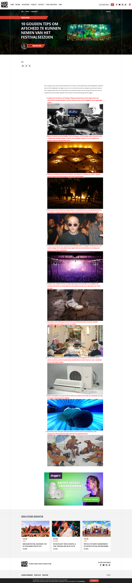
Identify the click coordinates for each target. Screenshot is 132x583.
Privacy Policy (37, 575)
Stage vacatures (51, 5)
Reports (41, 5)
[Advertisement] (73, 71)
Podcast (34, 5)
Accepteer (94, 580)
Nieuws (18, 5)
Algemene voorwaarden (27, 575)
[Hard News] (4, 4)
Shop (60, 5)
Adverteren (45, 575)
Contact (109, 575)
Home (12, 5)
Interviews (26, 5)
